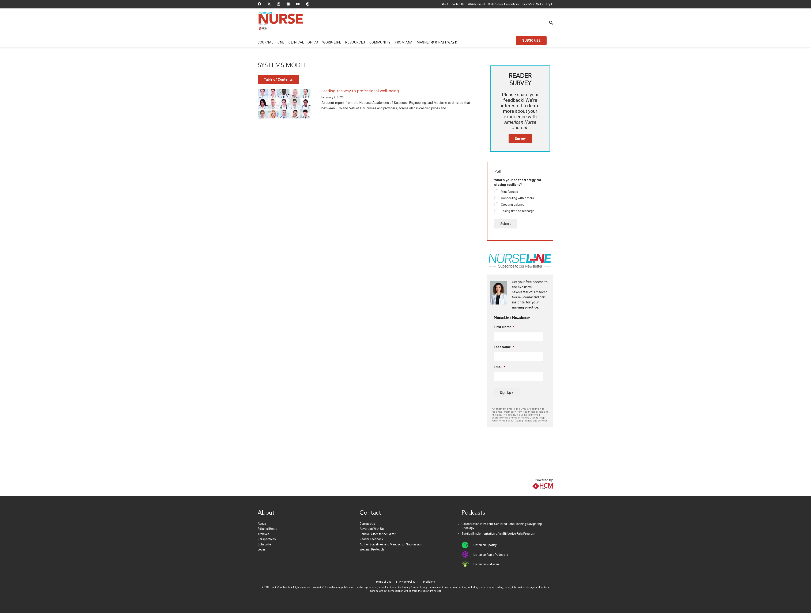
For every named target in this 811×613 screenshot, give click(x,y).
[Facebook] (259, 4)
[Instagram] (278, 4)
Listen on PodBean (486, 564)
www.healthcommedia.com (533, 493)
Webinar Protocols (372, 549)
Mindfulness (509, 192)
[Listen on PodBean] (467, 564)
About (444, 4)
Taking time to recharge (517, 211)
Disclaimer (429, 581)
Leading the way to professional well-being (360, 91)
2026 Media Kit (476, 4)
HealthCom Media (533, 4)
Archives (263, 534)
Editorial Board (267, 528)
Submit (505, 224)
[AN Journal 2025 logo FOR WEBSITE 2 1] (281, 22)
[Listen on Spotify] (467, 545)
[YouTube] (298, 4)
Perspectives (267, 539)
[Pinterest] (307, 4)
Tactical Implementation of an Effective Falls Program (498, 533)
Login (261, 549)
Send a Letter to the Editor (378, 534)
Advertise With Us (372, 528)
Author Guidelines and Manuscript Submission (391, 544)
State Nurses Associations (503, 4)
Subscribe (264, 544)
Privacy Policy (407, 581)
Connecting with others (517, 198)
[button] (551, 22)
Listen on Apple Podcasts (491, 554)
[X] (269, 4)
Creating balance (512, 205)
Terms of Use (383, 581)
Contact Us (458, 4)
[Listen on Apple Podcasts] (467, 554)
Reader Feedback (371, 539)
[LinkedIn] (288, 4)
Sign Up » (507, 393)
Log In (549, 4)
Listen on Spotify (485, 545)
